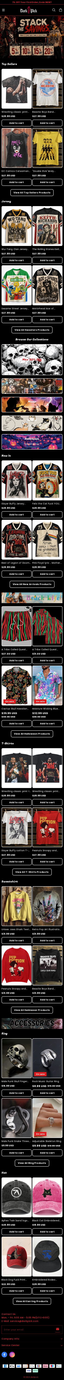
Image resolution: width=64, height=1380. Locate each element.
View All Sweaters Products (32, 329)
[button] (3, 10)
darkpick (34, 1377)
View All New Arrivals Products (32, 584)
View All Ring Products (32, 1163)
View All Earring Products (32, 1301)
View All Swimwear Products (32, 1010)
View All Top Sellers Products (32, 192)
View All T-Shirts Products (32, 872)
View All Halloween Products (32, 733)
